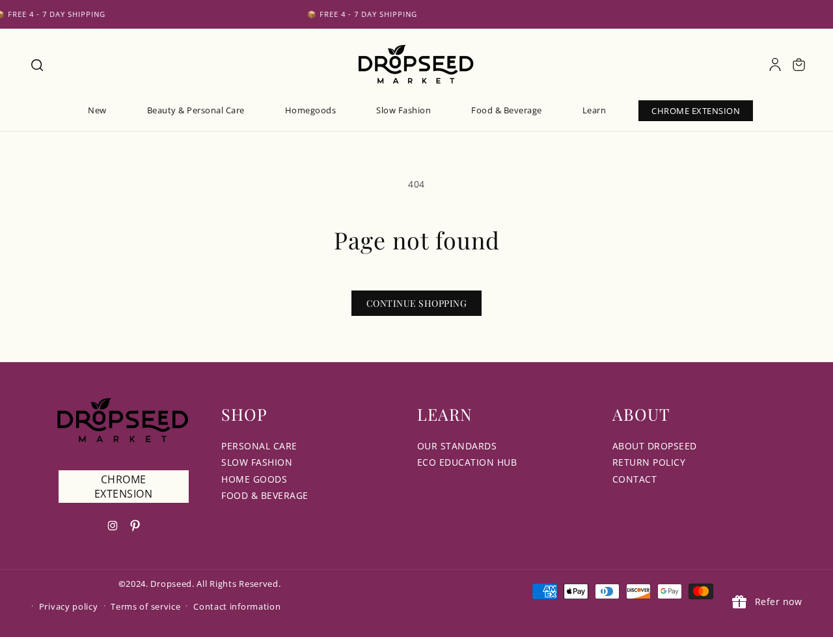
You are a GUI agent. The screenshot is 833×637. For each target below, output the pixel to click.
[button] (36, 64)
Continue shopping (416, 303)
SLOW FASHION (256, 462)
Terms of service (145, 606)
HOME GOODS (254, 479)
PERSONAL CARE (259, 446)
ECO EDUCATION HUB (467, 462)
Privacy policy (68, 606)
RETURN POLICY (649, 462)
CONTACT (634, 479)
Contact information (236, 606)
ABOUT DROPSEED (654, 446)
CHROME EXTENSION (123, 486)
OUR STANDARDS (457, 446)
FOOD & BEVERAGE (264, 495)
